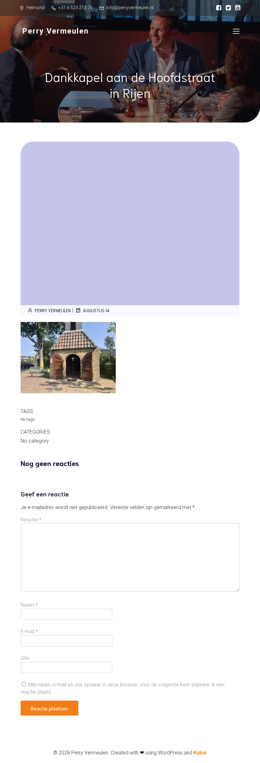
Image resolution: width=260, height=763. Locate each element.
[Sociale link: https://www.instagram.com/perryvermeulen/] (226, 8)
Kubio (200, 753)
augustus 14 (96, 310)
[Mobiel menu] (236, 31)
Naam (29, 605)
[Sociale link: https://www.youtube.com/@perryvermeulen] (236, 8)
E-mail (29, 631)
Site (25, 658)
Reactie (31, 520)
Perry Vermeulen (53, 310)
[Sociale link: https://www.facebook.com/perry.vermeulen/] (217, 8)
